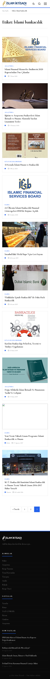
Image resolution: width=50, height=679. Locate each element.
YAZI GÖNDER (8, 611)
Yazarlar (5, 603)
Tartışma (5, 577)
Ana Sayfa (5, 11)
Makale (4, 585)
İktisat (4, 615)
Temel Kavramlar (8, 573)
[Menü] (45, 4)
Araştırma (6, 565)
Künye (4, 607)
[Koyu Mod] (33, 3)
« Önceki (15, 509)
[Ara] (39, 3)
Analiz (4, 581)
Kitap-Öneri (6, 589)
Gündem (5, 619)
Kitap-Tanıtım (7, 569)
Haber (4, 561)
